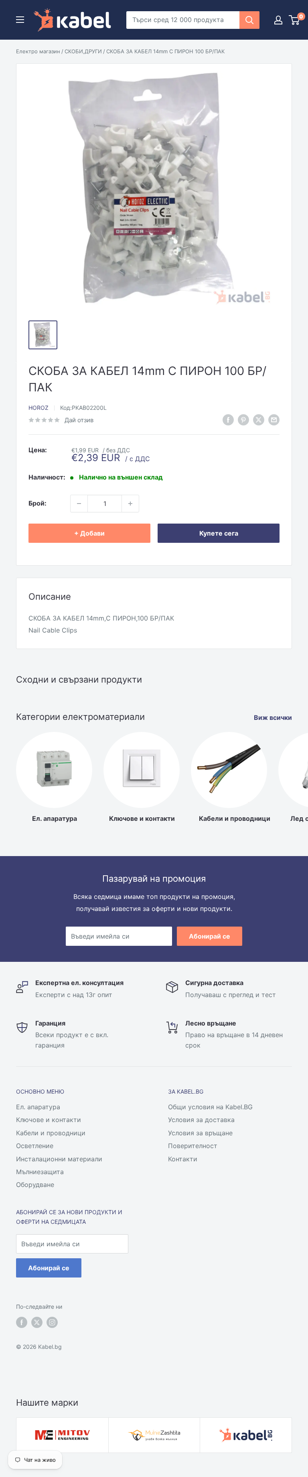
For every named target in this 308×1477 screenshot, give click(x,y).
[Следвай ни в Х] (258, 419)
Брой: (37, 503)
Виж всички (274, 717)
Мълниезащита (40, 1172)
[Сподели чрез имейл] (274, 419)
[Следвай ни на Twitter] (37, 1322)
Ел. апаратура (38, 1107)
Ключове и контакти (48, 1120)
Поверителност (192, 1146)
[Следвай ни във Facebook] (228, 419)
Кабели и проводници (50, 1133)
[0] (295, 20)
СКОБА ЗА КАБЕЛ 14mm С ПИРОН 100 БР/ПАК (165, 51)
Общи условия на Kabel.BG (210, 1107)
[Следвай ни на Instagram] (52, 1322)
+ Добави (89, 533)
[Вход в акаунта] (278, 20)
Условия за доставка (201, 1120)
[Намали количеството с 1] (79, 503)
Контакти (182, 1159)
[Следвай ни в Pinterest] (243, 419)
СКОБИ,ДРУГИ (83, 51)
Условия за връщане (200, 1133)
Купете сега (218, 533)
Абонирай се (209, 936)
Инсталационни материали (59, 1159)
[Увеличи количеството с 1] (130, 503)
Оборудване (35, 1185)
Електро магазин (38, 51)
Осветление (34, 1146)
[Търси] (249, 20)
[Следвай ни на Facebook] (21, 1322)
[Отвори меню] (20, 19)
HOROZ (38, 407)
